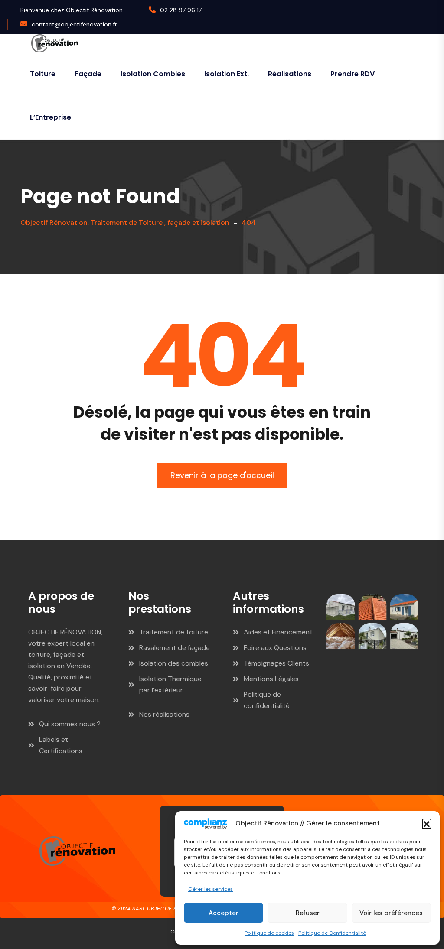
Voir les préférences (391, 913)
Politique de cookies (269, 933)
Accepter (223, 913)
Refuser (308, 913)
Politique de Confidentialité (332, 933)
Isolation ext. (226, 74)
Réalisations (289, 74)
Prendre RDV (352, 74)
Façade (88, 74)
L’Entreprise (50, 117)
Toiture (43, 74)
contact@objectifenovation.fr (74, 24)
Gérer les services (210, 889)
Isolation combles (153, 74)
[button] (426, 823)
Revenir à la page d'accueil (222, 475)
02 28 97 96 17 (181, 10)
